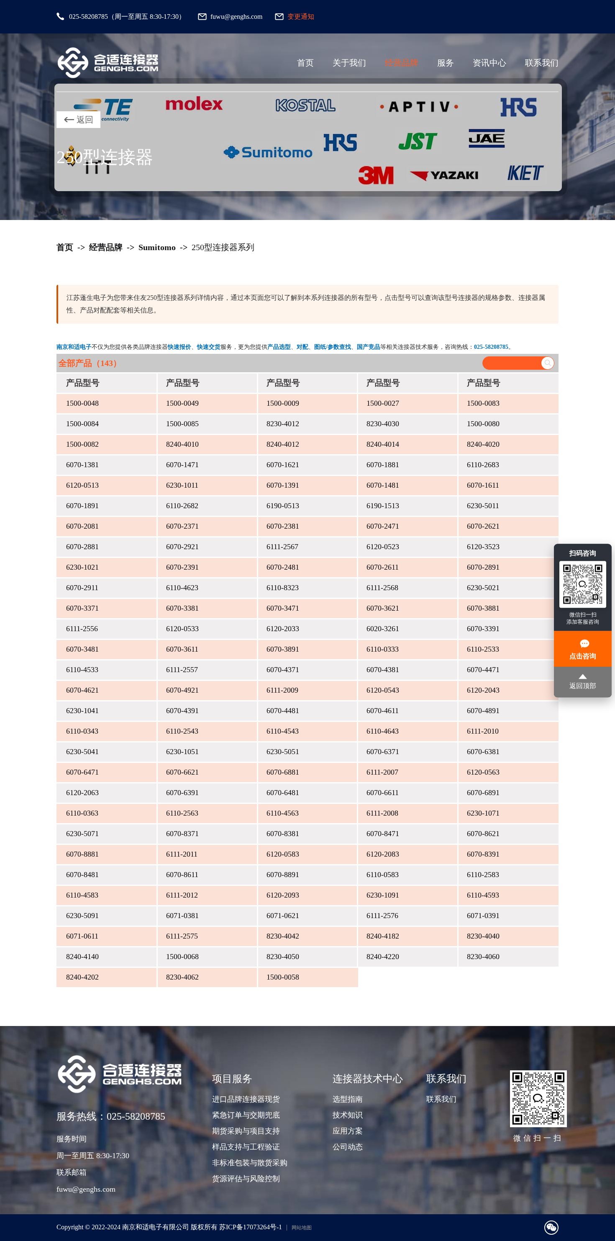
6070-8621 (483, 833)
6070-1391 (282, 485)
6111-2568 (382, 587)
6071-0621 (282, 915)
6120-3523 (483, 546)
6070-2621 (483, 526)
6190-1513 (382, 506)
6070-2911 (82, 587)
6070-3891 (282, 649)
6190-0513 (282, 506)
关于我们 (349, 62)
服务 (445, 62)
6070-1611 (483, 485)
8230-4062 (182, 977)
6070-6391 (182, 792)
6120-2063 (82, 792)
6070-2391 (182, 567)
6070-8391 (483, 854)
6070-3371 (82, 608)
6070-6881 (282, 772)
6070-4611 (382, 710)
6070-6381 (483, 751)
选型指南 (348, 1099)
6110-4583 (82, 895)
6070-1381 (82, 465)
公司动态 (348, 1147)
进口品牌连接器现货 (246, 1099)
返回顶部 (582, 685)
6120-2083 (382, 854)
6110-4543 (282, 731)
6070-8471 (382, 833)
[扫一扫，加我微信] (551, 1227)
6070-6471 (82, 772)
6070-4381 (382, 669)
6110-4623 (182, 587)
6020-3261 (382, 628)
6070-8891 (282, 874)
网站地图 (302, 1228)
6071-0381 (182, 915)
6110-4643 (382, 731)
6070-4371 (282, 669)
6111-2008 (382, 813)
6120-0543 (382, 690)
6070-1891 (82, 506)
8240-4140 (82, 956)
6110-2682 (182, 506)
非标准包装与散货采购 (249, 1163)
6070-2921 (182, 546)
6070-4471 (483, 669)
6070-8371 (182, 833)
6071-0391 (483, 915)
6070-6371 (382, 751)
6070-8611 (182, 874)
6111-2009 (282, 690)
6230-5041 (82, 751)
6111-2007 (382, 772)
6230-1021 (82, 567)
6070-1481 (382, 485)
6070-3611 (182, 649)
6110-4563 (282, 813)
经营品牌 (401, 62)
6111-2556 (82, 628)
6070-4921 (182, 690)
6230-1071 (483, 813)
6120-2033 (282, 628)
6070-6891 (483, 792)
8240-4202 (82, 977)
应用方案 (348, 1131)
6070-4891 (483, 710)
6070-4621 (82, 690)
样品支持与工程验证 (246, 1147)
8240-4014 (382, 444)
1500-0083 (483, 403)
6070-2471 (382, 526)
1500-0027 (382, 403)
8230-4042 (282, 936)
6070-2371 (182, 526)
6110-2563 (182, 813)
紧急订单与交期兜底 (246, 1115)
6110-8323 (282, 587)
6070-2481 (282, 567)
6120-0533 (182, 628)
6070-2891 (483, 567)
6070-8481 (82, 874)
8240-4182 (382, 936)
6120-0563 (483, 772)
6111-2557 (182, 669)
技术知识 (348, 1115)
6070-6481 (282, 792)
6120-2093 (282, 895)
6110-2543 (182, 731)
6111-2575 (182, 936)
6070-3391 (483, 628)
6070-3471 (282, 608)
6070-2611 (382, 567)
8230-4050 (282, 956)
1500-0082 (82, 444)
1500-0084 (82, 424)
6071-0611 (82, 936)
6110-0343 (82, 731)
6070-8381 (282, 833)
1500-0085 (182, 424)
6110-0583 (382, 874)
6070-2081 (82, 526)
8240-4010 (182, 444)
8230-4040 (483, 936)
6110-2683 (483, 465)
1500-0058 (282, 977)
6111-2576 (382, 915)
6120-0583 (282, 854)
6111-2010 (483, 731)
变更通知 (300, 16)
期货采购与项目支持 (246, 1131)
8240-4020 (483, 444)
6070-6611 (382, 792)
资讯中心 (489, 62)
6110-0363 (82, 813)
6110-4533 (82, 669)
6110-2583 (483, 874)
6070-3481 (82, 649)
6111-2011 (181, 854)
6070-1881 (382, 465)
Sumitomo (157, 247)
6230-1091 (382, 895)
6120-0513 (82, 485)
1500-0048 (82, 403)
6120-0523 (382, 546)
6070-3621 (382, 608)
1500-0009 (282, 403)
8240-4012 (282, 444)
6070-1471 (182, 465)
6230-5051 (282, 751)
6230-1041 (82, 710)
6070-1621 (282, 465)
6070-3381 (182, 608)
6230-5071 (82, 833)
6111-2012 (182, 895)
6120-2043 (483, 690)
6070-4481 (282, 710)
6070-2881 (82, 546)
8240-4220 (382, 956)
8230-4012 (282, 424)
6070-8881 (82, 854)
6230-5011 (483, 506)
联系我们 (542, 62)
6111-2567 (282, 546)
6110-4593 (483, 895)
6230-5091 (82, 915)
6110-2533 (483, 649)
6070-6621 (182, 772)
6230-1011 (182, 485)
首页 (305, 62)
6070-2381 (282, 526)
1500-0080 (483, 424)
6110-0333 (382, 649)
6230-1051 (182, 751)
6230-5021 (483, 587)
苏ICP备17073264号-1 (250, 1227)
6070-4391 (182, 710)
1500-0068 (182, 956)
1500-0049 (182, 403)
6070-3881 (483, 608)
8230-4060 (483, 956)
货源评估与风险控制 (246, 1178)
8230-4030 (382, 424)
